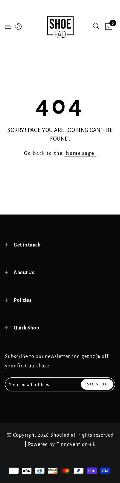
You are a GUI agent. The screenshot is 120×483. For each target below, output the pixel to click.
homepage (80, 153)
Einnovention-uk (76, 444)
